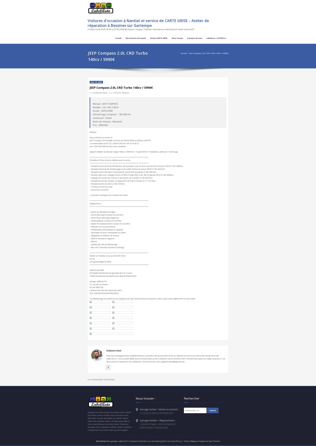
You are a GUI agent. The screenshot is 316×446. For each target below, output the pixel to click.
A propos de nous (194, 38)
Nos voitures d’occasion (136, 38)
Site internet (101, 441)
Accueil (118, 38)
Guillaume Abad (100, 93)
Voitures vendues (121, 93)
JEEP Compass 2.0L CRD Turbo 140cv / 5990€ (208, 53)
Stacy (192, 441)
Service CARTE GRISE (159, 38)
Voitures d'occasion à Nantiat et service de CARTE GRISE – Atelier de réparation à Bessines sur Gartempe (148, 23)
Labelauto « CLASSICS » (216, 38)
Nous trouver (177, 38)
